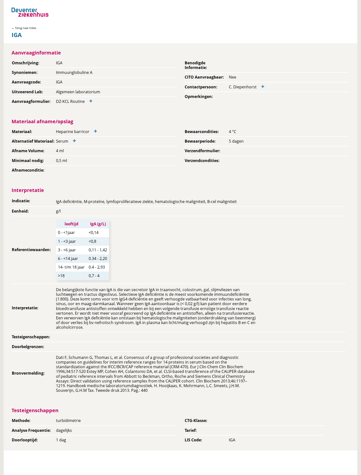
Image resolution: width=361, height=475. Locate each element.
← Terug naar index (24, 28)
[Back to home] (30, 12)
